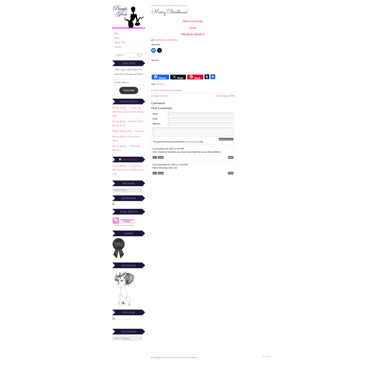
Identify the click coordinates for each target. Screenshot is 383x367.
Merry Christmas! (170, 12)
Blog (116, 34)
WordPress (193, 357)
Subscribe (128, 90)
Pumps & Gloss (167, 357)
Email (155, 119)
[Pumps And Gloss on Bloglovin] (124, 305)
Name (155, 114)
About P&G (120, 43)
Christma (160, 84)
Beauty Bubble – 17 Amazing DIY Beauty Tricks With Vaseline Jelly (128, 112)
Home (117, 38)
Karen (155, 164)
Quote (161, 157)
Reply (231, 157)
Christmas (164, 90)
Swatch (117, 47)
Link (154, 157)
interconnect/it (191, 141)
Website (156, 123)
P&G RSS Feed (130, 159)
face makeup (129, 225)
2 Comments (176, 90)
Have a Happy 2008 (225, 96)
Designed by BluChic (267, 356)
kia (154, 149)
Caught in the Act (160, 96)
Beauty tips (118, 225)
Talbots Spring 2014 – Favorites (128, 131)
